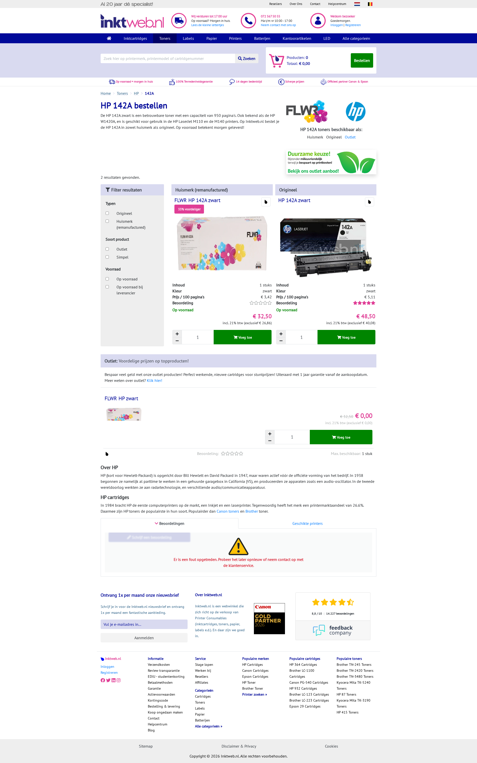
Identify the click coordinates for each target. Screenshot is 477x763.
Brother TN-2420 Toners (355, 670)
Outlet (350, 137)
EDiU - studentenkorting (166, 676)
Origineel (124, 213)
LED (326, 38)
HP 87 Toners (346, 694)
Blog (151, 730)
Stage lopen (204, 664)
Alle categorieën (356, 38)
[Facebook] (103, 680)
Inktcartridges (135, 38)
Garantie (154, 688)
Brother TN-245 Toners (354, 664)
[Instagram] (118, 680)
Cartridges (203, 696)
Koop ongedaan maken (165, 712)
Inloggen (336, 25)
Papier (211, 38)
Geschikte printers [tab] (307, 523)
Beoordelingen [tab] (171, 523)
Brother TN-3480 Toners (355, 676)
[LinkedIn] (114, 680)
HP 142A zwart (294, 200)
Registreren (353, 25)
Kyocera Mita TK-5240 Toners (353, 685)
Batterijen (262, 38)
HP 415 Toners (347, 712)
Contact (315, 4)
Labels (188, 38)
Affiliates (201, 682)
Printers (235, 38)
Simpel (122, 257)
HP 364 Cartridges (303, 664)
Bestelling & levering (164, 706)
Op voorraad (127, 278)
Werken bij (203, 670)
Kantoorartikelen (297, 38)
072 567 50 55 (270, 16)
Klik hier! (154, 380)
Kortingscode (158, 700)
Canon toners (228, 511)
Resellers (275, 4)
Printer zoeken (253, 694)
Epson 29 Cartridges (304, 706)
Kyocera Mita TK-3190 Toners (353, 703)
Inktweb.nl (113, 658)
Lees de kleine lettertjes (207, 25)
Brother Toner (252, 688)
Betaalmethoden (160, 682)
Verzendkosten (159, 664)
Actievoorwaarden (161, 694)
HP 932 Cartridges (303, 688)
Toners (164, 38)
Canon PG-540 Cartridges (308, 682)
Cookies (331, 746)
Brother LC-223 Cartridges (309, 700)
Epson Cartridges (255, 676)
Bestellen (362, 60)
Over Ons (296, 4)
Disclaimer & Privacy (239, 746)
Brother (251, 511)
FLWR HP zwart (121, 398)
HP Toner (249, 682)
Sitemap (146, 746)
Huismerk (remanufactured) (131, 224)
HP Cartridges (252, 664)
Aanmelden (144, 637)
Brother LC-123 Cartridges (309, 694)
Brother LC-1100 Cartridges (301, 673)
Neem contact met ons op (278, 25)
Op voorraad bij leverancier (130, 289)
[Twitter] (108, 680)
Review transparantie (164, 670)
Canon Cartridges (255, 670)
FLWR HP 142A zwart (197, 200)
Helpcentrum (337, 4)
